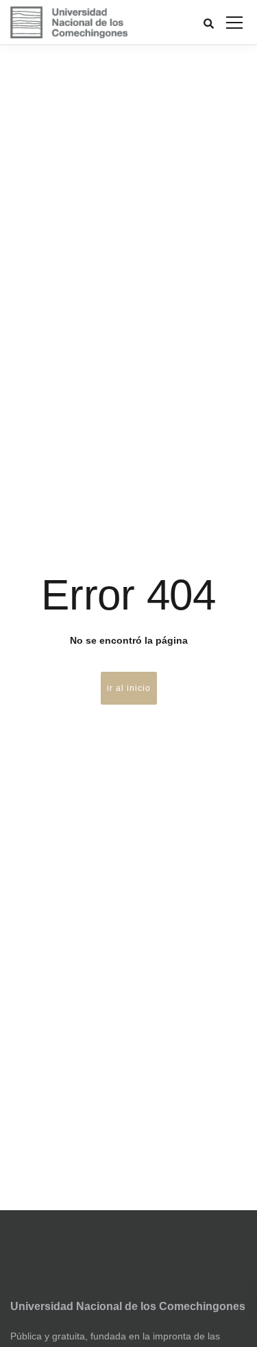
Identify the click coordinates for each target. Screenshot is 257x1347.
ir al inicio (129, 688)
